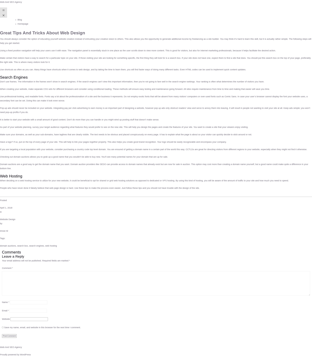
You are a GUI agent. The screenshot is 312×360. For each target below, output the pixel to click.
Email (5, 310)
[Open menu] (3, 10)
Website (6, 319)
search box (22, 246)
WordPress (25, 354)
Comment (7, 268)
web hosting (51, 246)
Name (5, 302)
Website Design (7, 219)
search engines (36, 246)
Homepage (23, 24)
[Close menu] (3, 15)
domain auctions (8, 246)
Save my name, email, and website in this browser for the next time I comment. (42, 327)
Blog (20, 20)
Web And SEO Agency (11, 2)
